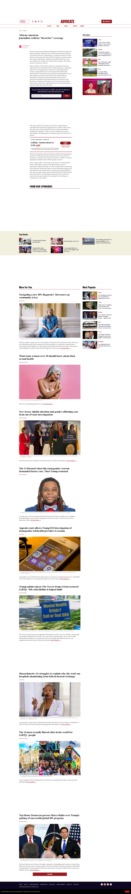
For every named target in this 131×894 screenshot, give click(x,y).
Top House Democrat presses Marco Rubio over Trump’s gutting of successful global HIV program (49, 817)
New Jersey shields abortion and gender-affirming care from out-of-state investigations (48, 413)
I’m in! (66, 96)
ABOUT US (26, 884)
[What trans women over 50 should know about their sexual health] (49, 381)
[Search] (99, 21)
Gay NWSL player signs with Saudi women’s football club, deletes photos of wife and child (105, 64)
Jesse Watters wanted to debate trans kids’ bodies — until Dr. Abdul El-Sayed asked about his (105, 318)
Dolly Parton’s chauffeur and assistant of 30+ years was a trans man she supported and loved (105, 308)
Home (20, 30)
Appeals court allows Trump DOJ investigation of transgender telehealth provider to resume (45, 529)
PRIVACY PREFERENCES (61, 884)
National (100, 49)
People (100, 292)
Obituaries (100, 341)
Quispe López (22, 300)
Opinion (82, 26)
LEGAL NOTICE (76, 884)
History (75, 26)
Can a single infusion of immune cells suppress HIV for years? (71, 249)
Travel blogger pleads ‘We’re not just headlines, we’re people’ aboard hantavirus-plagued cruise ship (104, 242)
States (99, 39)
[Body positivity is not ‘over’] (57, 241)
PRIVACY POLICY (52, 884)
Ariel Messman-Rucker (24, 362)
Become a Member (65, 143)
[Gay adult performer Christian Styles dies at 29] (90, 344)
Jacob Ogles (22, 534)
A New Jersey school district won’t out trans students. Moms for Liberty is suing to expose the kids (104, 45)
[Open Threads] (39, 21)
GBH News (31, 718)
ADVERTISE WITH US (43, 884)
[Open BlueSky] (36, 21)
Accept (127, 891)
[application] (97, 87)
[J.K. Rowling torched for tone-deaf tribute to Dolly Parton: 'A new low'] (90, 295)
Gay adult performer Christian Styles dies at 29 (104, 345)
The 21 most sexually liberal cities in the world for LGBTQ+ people (46, 734)
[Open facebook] (33, 21)
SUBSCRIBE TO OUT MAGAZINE (22, 21)
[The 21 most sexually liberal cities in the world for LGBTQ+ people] (49, 758)
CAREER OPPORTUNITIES (34, 884)
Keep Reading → (66, 348)
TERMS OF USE (69, 884)
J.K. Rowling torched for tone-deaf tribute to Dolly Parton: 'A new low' (105, 297)
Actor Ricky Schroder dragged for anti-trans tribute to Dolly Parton (104, 336)
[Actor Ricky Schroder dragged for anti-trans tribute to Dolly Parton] (90, 335)
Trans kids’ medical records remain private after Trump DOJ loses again (104, 54)
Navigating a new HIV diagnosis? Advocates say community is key (44, 296)
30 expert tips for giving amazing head (39, 241)
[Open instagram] (42, 21)
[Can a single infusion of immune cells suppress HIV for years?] (57, 249)
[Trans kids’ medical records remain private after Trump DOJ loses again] (90, 52)
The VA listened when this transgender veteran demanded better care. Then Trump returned (44, 470)
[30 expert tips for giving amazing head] (25, 241)
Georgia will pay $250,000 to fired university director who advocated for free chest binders (105, 75)
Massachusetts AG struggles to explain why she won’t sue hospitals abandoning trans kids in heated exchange (49, 675)
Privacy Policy (27, 891)
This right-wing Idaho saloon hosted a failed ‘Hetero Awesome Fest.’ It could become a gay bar (104, 328)
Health (66, 26)
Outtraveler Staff (26, 45)
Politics (49, 26)
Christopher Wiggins (23, 417)
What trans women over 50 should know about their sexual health (47, 357)
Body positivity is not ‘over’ (71, 241)
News (58, 26)
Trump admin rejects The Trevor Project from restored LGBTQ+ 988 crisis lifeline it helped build (48, 588)
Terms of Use (37, 891)
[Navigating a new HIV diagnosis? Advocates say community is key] (49, 320)
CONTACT (21, 884)
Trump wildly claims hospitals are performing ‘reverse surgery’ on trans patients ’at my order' (39, 250)
